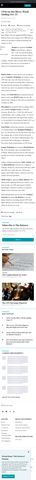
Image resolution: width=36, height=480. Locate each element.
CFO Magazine (6, 441)
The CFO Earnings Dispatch (14, 303)
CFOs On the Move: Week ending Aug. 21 (18, 319)
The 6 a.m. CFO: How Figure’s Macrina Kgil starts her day (17, 326)
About (3, 422)
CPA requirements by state (14, 275)
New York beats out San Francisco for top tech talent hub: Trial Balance (19, 342)
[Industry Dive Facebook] (6, 411)
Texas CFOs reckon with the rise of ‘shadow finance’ (18, 334)
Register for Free (8, 476)
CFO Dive (18, 439)
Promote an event (20, 430)
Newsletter (4, 430)
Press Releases (5, 438)
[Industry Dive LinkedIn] (3, 411)
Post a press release (14, 397)
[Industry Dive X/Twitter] (10, 411)
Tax (10, 216)
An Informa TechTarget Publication (18, 1)
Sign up (28, 5)
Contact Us (4, 428)
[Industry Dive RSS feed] (14, 411)
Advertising (18, 422)
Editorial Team (5, 425)
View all (4, 397)
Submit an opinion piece (22, 428)
